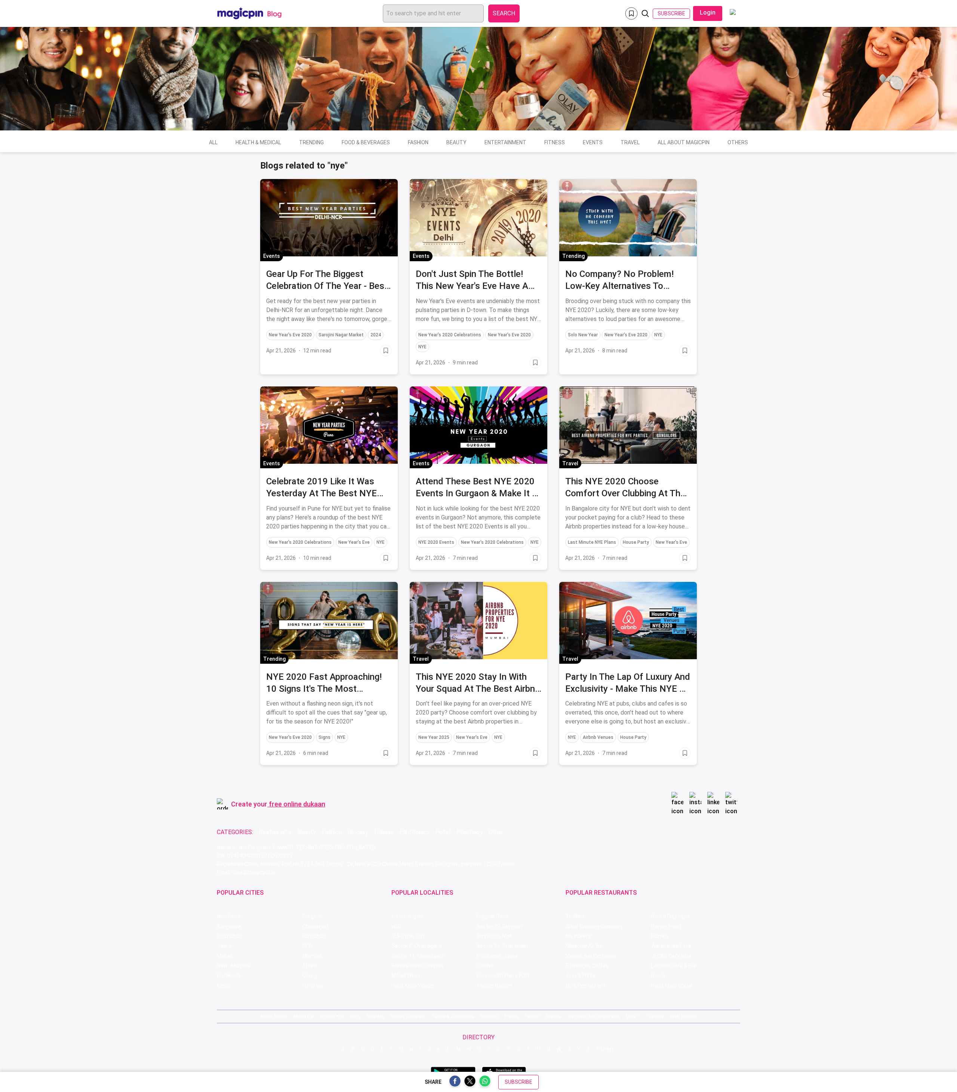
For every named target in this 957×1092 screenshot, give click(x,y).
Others (737, 142)
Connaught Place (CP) (503, 975)
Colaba (485, 966)
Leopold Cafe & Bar (673, 966)
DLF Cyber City (408, 936)
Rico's (658, 975)
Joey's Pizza (581, 975)
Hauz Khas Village (412, 985)
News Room (274, 1016)
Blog (355, 1016)
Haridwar (313, 985)
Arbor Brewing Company (594, 926)
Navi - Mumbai (233, 966)
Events (593, 142)
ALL (213, 142)
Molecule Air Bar (585, 946)
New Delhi (228, 916)
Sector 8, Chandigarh (416, 946)
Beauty (456, 142)
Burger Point (666, 926)
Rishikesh (228, 975)
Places (512, 1016)
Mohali (225, 956)
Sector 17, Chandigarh (503, 946)
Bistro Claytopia (670, 916)
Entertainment (505, 142)
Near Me (375, 1016)
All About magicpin (684, 142)
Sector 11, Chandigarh (417, 956)
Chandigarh (316, 926)
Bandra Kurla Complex (417, 966)
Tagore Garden (494, 985)
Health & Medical (258, 142)
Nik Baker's (578, 936)
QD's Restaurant (585, 985)
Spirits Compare (407, 1016)
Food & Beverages (366, 142)
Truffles (575, 916)
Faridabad (314, 936)
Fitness (554, 142)
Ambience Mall (494, 936)
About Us (303, 1016)
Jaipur (224, 946)
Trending (311, 142)
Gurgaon (312, 916)
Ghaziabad (229, 936)
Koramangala (407, 916)
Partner (532, 1016)
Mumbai (312, 956)
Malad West (405, 975)
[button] (268, 186)
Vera (631, 1016)
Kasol (223, 985)
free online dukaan (297, 804)
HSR (396, 926)
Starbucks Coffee (587, 966)
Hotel (443, 832)
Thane (310, 966)
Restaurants (275, 832)
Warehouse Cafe (671, 946)
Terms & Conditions (452, 1016)
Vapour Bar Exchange (591, 956)
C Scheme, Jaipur (497, 956)
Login (708, 12)
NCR (307, 946)
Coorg (309, 975)
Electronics (415, 832)
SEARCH (504, 13)
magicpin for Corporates (593, 1016)
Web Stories (683, 1016)
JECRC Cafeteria (671, 956)
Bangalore (229, 926)
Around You (331, 1016)
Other (496, 832)
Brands (553, 1016)
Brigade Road (492, 916)
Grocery (358, 832)
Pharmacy (469, 832)
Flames (660, 936)
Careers (655, 1016)
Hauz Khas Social (671, 985)
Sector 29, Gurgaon (500, 926)
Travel (630, 142)
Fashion (418, 142)
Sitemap (489, 1016)
